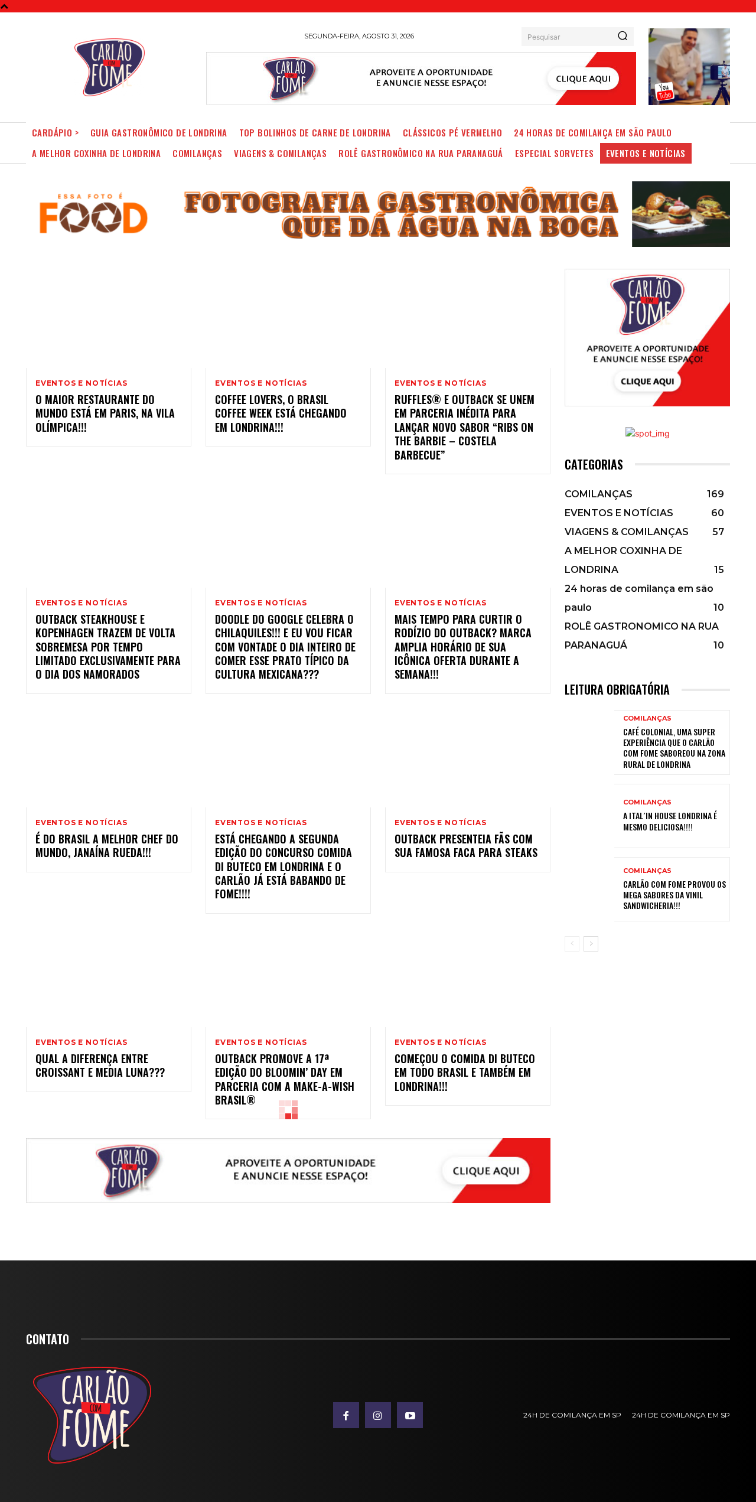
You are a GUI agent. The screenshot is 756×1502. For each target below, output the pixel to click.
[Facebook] (346, 1415)
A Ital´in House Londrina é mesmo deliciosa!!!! (670, 820)
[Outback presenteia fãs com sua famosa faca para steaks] (467, 757)
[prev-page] (572, 944)
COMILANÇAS (647, 718)
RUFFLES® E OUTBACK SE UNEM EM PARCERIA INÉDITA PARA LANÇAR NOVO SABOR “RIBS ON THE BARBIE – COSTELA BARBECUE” (465, 427)
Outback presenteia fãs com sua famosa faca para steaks (466, 845)
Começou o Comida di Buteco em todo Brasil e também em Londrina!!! (465, 1072)
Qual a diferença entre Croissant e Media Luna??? (100, 1065)
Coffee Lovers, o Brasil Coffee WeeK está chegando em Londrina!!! (281, 413)
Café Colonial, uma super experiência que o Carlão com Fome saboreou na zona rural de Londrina (674, 747)
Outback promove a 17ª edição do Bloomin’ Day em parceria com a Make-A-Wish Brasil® (284, 1079)
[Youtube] (410, 1415)
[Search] (622, 36)
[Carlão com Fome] (109, 67)
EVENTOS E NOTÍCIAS (81, 383)
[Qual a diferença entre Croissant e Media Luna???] (108, 977)
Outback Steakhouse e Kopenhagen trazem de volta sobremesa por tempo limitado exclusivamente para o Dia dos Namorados (108, 646)
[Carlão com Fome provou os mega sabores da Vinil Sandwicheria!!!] (589, 889)
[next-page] (591, 944)
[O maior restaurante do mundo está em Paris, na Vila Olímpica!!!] (108, 318)
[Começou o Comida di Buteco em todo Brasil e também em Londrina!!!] (467, 977)
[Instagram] (378, 1415)
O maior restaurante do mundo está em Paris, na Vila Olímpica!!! (105, 413)
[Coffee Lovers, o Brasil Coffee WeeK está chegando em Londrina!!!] (288, 318)
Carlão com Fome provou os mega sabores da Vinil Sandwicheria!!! (674, 894)
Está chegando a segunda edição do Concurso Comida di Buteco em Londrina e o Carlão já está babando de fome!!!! (283, 866)
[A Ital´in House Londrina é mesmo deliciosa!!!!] (589, 816)
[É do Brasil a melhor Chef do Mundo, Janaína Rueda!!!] (108, 757)
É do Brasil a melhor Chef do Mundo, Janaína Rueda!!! (106, 845)
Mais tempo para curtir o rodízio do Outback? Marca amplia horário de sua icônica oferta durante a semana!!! (463, 646)
